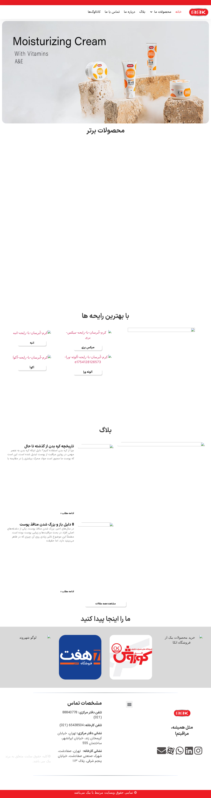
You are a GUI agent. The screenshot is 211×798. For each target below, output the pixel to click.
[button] (160, 11)
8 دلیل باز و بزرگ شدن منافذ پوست (47, 524)
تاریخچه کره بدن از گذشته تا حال (49, 446)
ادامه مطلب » (67, 513)
